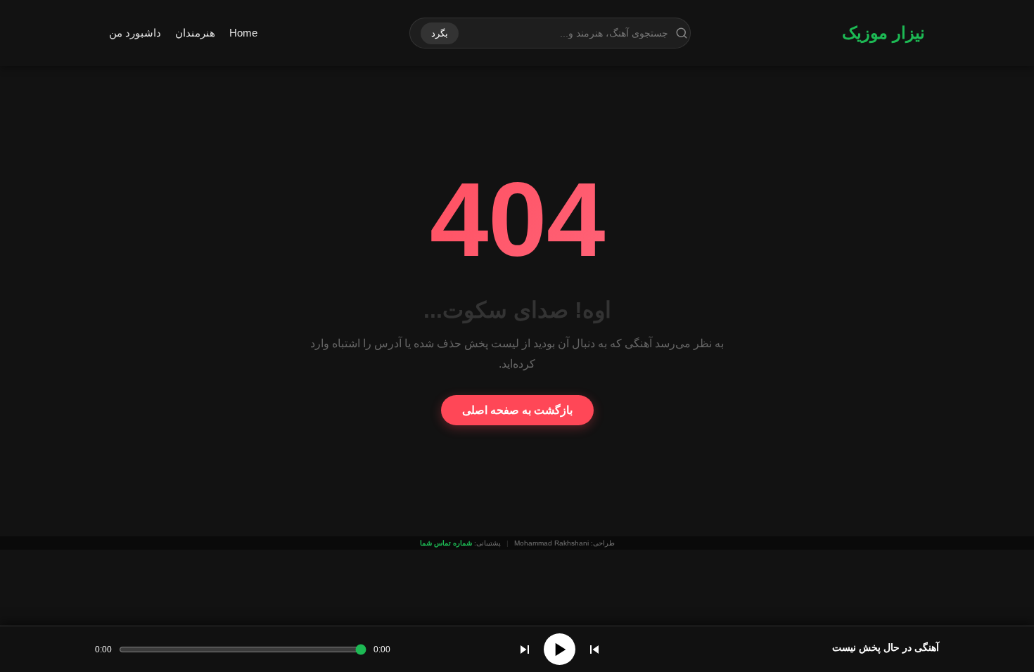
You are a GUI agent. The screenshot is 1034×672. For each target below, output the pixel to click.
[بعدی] (524, 649)
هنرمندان (195, 33)
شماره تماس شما (446, 543)
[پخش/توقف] (559, 649)
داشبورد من (135, 33)
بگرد (439, 33)
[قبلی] (594, 649)
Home (243, 33)
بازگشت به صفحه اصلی (517, 410)
